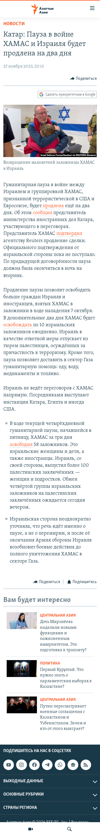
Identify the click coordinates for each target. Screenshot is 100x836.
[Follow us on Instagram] (21, 765)
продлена (54, 206)
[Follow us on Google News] (73, 765)
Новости (14, 24)
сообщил (43, 213)
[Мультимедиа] (30, 829)
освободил (22, 444)
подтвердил (69, 233)
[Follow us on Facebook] (34, 765)
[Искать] (69, 829)
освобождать (18, 325)
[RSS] (86, 765)
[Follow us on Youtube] (8, 765)
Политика (50, 663)
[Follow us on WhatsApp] (60, 765)
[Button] (83, 78)
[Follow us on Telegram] (47, 765)
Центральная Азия (58, 616)
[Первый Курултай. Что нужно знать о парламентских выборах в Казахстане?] (22, 668)
